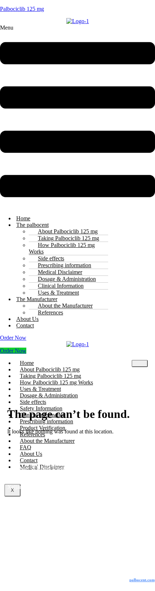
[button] (77, 117)
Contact (25, 325)
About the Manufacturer (47, 441)
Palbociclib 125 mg (22, 9)
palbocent (142, 580)
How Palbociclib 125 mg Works (62, 248)
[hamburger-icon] (140, 363)
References (50, 312)
